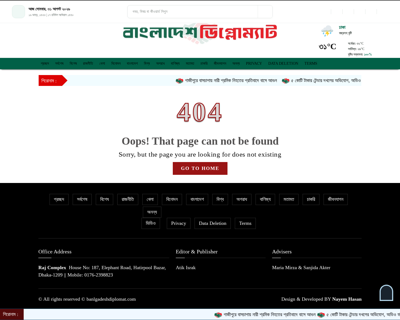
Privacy (254, 63)
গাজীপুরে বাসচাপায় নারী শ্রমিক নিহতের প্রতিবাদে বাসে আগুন (223, 80)
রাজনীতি (88, 63)
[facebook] (325, 11)
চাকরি (204, 63)
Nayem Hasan (347, 299)
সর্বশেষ (59, 63)
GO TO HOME (200, 168)
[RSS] (382, 11)
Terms (310, 63)
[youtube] (371, 11)
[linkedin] (359, 11)
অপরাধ (160, 63)
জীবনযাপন (220, 63)
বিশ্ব (147, 63)
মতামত (190, 63)
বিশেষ (73, 63)
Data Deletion (283, 63)
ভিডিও (151, 223)
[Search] (265, 11)
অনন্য (236, 63)
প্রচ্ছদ (45, 63)
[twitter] (337, 11)
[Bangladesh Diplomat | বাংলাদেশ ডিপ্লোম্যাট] (199, 32)
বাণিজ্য (175, 63)
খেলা (102, 63)
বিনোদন (116, 63)
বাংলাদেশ (132, 63)
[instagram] (348, 11)
